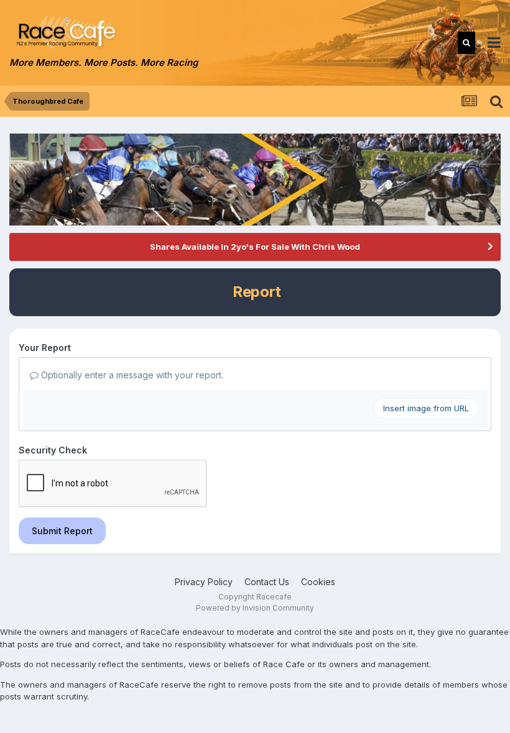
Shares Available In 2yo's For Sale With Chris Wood (255, 247)
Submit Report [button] (62, 531)
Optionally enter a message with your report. (131, 375)
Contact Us (266, 581)
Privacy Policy (204, 581)
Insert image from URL (426, 408)
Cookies (318, 581)
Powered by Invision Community (255, 607)
